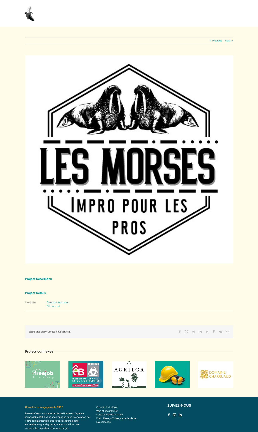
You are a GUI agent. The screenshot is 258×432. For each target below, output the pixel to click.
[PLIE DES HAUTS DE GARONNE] (172, 374)
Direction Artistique (57, 302)
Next (227, 40)
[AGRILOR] (129, 374)
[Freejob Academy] (42, 374)
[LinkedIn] (180, 414)
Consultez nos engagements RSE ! (44, 407)
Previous (217, 40)
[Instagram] (174, 414)
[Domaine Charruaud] (215, 374)
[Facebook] (168, 414)
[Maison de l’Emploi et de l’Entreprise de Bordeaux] (85, 374)
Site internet (53, 306)
